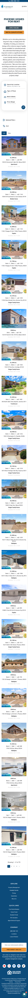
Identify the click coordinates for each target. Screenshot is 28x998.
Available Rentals (14, 890)
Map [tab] (9, 133)
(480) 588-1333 (14, 1)
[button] (4, 966)
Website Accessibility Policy (14, 993)
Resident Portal (14, 915)
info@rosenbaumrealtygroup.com (14, 991)
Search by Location (13, 84)
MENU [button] (25, 6)
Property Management (14, 887)
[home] (7, 6)
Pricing (14, 893)
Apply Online (14, 28)
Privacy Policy (18, 981)
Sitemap (11, 981)
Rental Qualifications (14, 32)
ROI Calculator (14, 917)
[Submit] (23, 107)
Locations (14, 934)
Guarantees (14, 896)
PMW (24, 980)
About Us (14, 899)
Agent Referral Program (14, 920)
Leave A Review (14, 936)
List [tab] (4, 133)
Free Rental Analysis (14, 909)
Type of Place (11, 91)
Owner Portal (14, 912)
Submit (14, 950)
